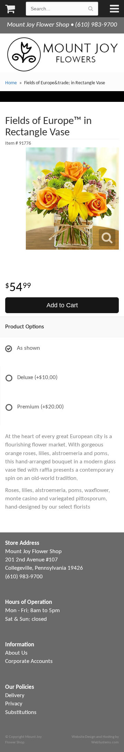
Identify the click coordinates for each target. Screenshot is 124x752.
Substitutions (21, 712)
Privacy (13, 704)
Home (11, 83)
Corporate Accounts (29, 661)
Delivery (14, 695)
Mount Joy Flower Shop (62, 54)
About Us (16, 653)
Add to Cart (62, 305)
